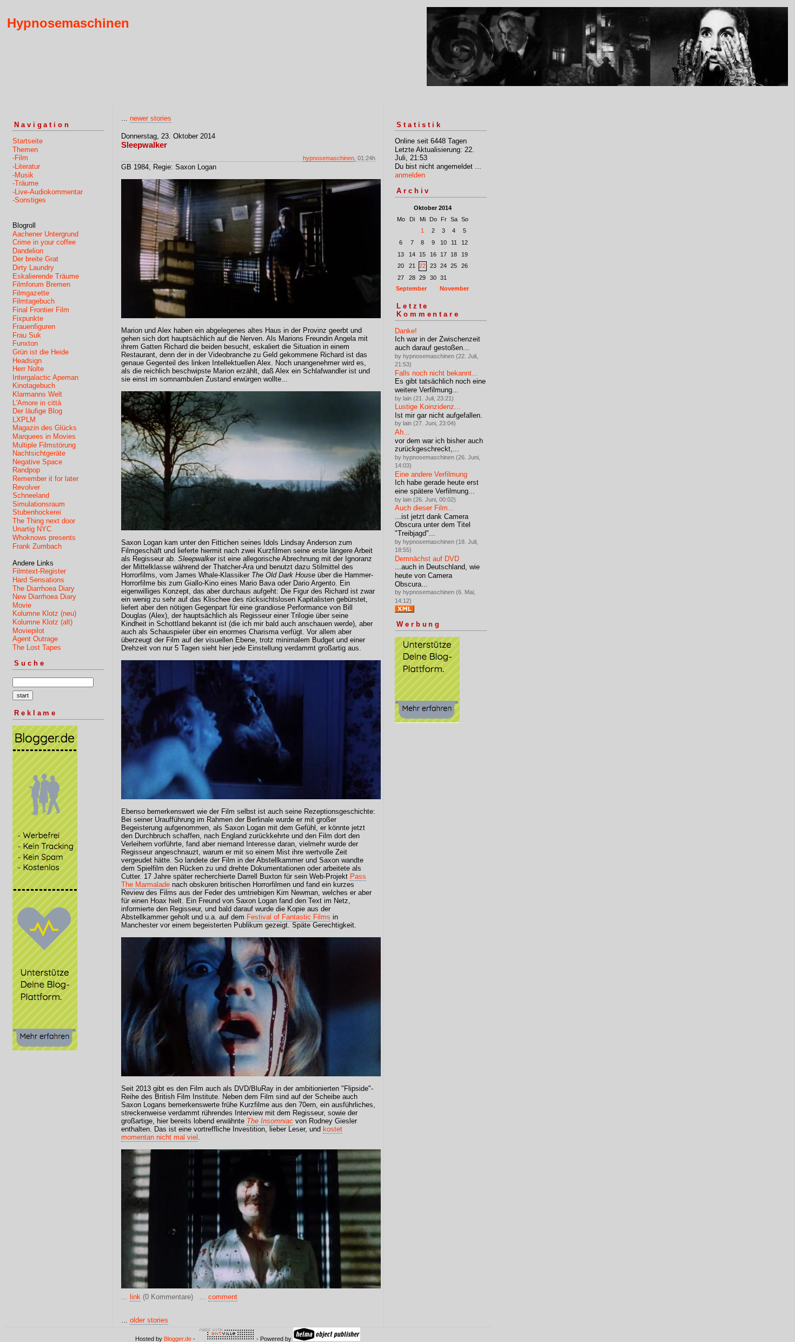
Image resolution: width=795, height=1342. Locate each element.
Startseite (27, 141)
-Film (20, 158)
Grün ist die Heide (40, 352)
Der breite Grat (35, 259)
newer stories (150, 118)
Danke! (406, 331)
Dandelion (27, 251)
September (411, 288)
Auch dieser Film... (424, 508)
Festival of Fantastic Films (288, 917)
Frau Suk (26, 335)
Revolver (26, 487)
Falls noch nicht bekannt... (436, 373)
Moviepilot (28, 631)
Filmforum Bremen (41, 284)
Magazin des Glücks (44, 428)
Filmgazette (30, 293)
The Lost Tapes (36, 647)
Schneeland (30, 495)
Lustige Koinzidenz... (428, 407)
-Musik (23, 175)
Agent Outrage (35, 639)
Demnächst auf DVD (427, 559)
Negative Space (37, 462)
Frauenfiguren (33, 327)
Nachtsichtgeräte (38, 453)
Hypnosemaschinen (68, 23)
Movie (21, 605)
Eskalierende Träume (45, 276)
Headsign (27, 361)
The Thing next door (43, 521)
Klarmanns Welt (37, 394)
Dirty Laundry (33, 268)
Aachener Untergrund (45, 234)
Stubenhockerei (36, 512)
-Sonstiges (29, 200)
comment (222, 1297)
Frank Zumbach (37, 546)
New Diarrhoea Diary (44, 597)
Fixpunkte (27, 318)
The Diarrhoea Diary (43, 588)
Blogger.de (177, 1339)
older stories (149, 1320)
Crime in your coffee (44, 242)
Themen (25, 150)
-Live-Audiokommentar (47, 192)
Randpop (26, 470)
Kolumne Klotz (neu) (44, 613)
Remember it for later (45, 479)
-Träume (25, 183)
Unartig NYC (31, 529)
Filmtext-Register (39, 571)
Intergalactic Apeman (45, 377)
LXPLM (24, 420)
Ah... (402, 432)
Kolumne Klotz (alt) (42, 622)
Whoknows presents (44, 538)
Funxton (25, 343)
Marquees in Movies (44, 436)
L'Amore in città (36, 403)
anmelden (410, 175)
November (454, 288)
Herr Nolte (28, 369)
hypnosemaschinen (328, 158)
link (135, 1297)
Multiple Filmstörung (44, 445)
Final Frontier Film (40, 310)
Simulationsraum (38, 504)
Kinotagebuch (33, 385)
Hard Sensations (38, 580)
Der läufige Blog (37, 411)
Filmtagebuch (33, 301)
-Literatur (26, 166)
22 (422, 265)
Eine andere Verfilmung (431, 474)
